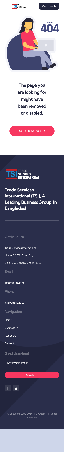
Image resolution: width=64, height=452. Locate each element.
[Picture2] (19, 4)
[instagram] (16, 388)
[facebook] (8, 388)
